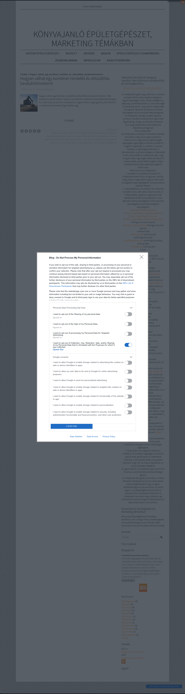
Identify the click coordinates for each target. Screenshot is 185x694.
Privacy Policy (109, 436)
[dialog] (92, 347)
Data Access (92, 436)
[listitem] (92, 307)
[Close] (142, 258)
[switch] (128, 314)
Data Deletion (76, 436)
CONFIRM (71, 426)
